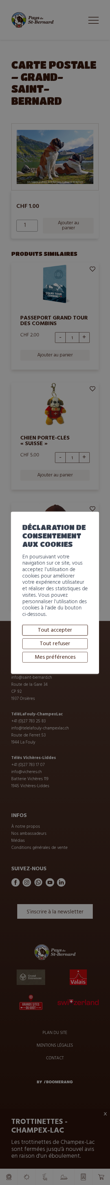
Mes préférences (55, 657)
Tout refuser (55, 643)
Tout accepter (55, 629)
